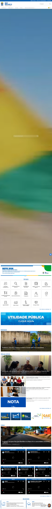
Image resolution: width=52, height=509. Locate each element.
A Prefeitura (4, 7)
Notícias (16, 7)
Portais (21, 7)
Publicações (10, 7)
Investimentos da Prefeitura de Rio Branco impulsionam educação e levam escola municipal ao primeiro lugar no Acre (38, 388)
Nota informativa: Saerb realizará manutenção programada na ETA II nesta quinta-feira (38, 398)
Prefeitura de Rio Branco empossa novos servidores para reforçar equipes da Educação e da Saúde (38, 377)
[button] (1, 270)
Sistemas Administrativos (29, 7)
